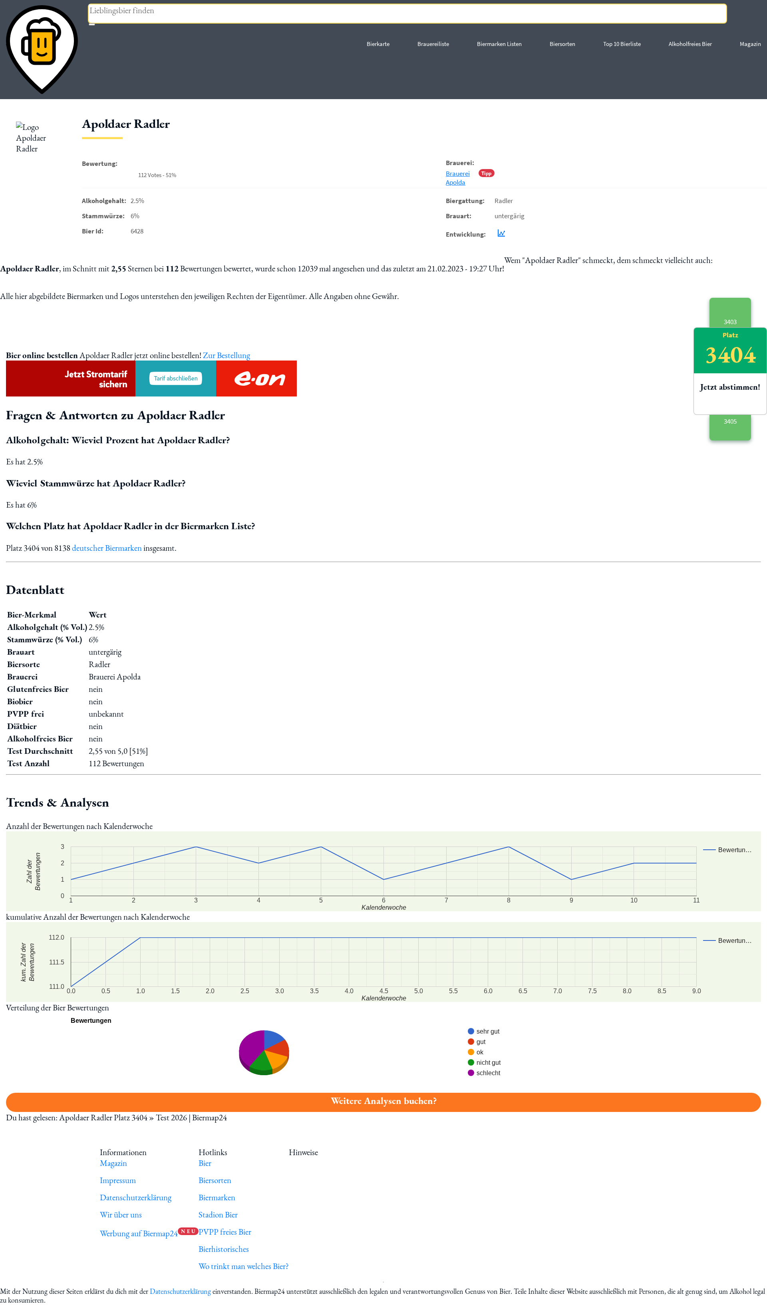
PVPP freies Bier (225, 1231)
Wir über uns (121, 1214)
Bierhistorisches (224, 1248)
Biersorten (562, 44)
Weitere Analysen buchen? (384, 1100)
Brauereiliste (433, 44)
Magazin (750, 44)
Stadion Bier (218, 1214)
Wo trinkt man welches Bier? (244, 1266)
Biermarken (217, 1197)
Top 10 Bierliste (622, 44)
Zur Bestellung (226, 355)
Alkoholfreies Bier (690, 44)
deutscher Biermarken (107, 547)
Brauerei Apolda (458, 178)
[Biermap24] (42, 49)
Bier (205, 1163)
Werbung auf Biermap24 (139, 1233)
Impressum (118, 1180)
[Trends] (500, 234)
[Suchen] (92, 24)
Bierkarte (378, 44)
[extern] (345, 1152)
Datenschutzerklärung (135, 1197)
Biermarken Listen (499, 44)
